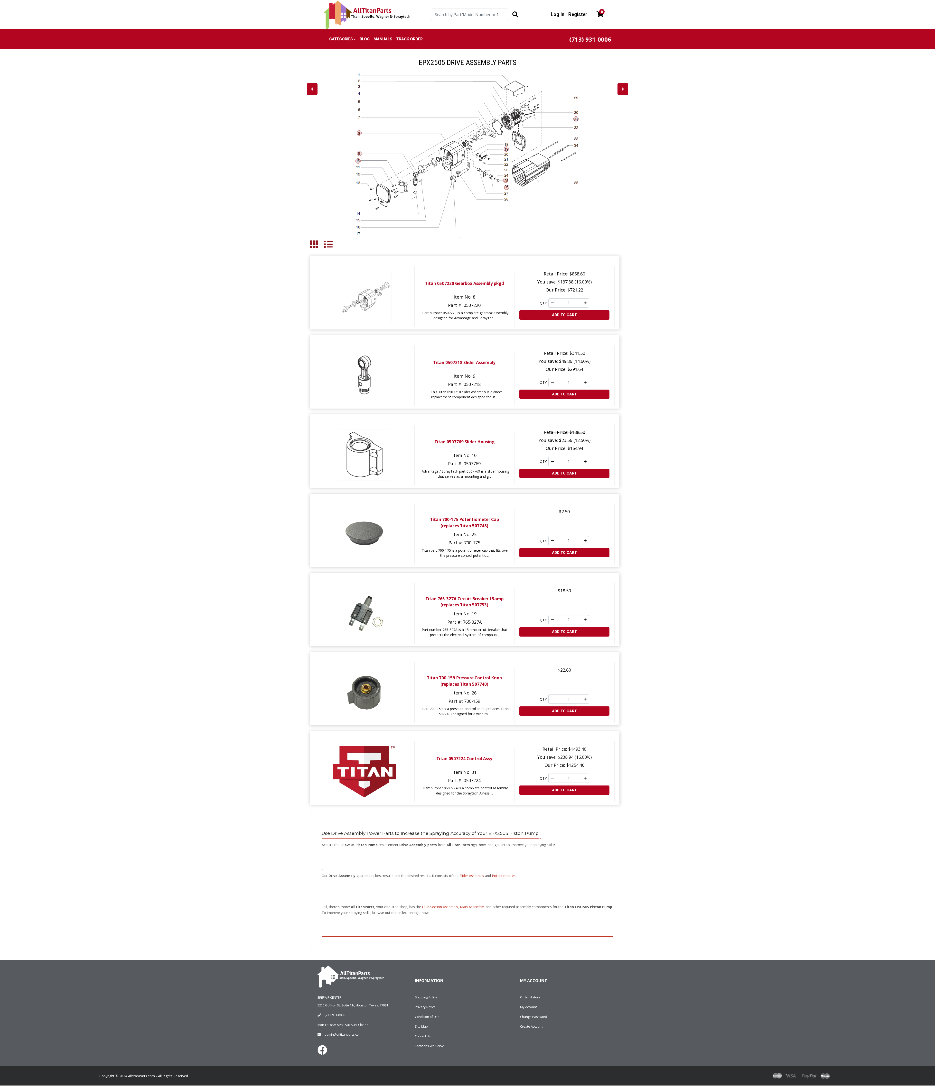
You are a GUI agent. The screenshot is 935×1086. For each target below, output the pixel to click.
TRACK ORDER (409, 39)
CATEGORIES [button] (341, 39)
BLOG (365, 39)
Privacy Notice (425, 1007)
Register (577, 14)
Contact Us (423, 1036)
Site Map (421, 1026)
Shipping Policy (426, 997)
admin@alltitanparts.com (343, 1034)
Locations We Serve (429, 1046)
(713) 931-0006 (335, 1015)
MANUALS (383, 39)
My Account (528, 1007)
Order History (530, 997)
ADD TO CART (564, 315)
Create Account (531, 1026)
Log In (557, 14)
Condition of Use (427, 1016)
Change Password (533, 1016)
